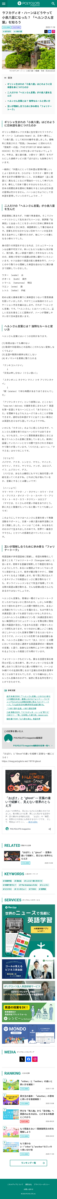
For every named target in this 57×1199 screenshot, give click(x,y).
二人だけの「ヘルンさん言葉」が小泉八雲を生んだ (29, 94)
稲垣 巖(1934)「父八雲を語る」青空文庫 (23, 719)
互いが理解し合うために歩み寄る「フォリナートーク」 (29, 108)
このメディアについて (15, 1184)
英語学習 (7, 881)
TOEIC (32, 889)
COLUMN (6, 27)
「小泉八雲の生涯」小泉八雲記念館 (21, 708)
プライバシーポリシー (42, 1184)
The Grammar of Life (28, 885)
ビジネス (7, 889)
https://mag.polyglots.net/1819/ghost (21, 761)
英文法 (17, 881)
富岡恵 (42, 889)
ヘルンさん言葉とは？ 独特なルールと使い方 (28, 101)
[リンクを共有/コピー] (53, 31)
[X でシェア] (46, 31)
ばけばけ (7, 31)
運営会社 (28, 1184)
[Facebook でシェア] (49, 31)
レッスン (44, 885)
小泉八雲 (18, 31)
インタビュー (20, 889)
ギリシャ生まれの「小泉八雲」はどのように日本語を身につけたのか (29, 86)
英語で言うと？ (9, 885)
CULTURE (16, 27)
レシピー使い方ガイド (33, 881)
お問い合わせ (28, 1189)
